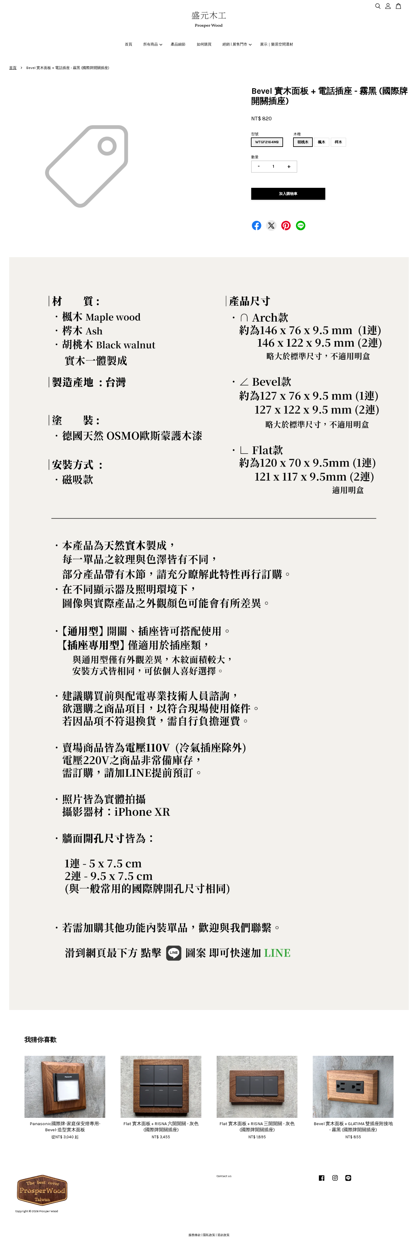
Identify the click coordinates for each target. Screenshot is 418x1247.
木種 (297, 134)
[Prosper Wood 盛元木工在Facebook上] (321, 1181)
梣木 (338, 142)
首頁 (128, 44)
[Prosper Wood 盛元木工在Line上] (348, 1181)
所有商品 (150, 44)
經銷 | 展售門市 (234, 44)
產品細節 (178, 44)
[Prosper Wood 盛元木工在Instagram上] (335, 1181)
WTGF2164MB (267, 142)
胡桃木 (302, 142)
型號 (255, 134)
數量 (255, 157)
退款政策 (223, 1235)
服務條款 (194, 1235)
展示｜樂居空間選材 (276, 44)
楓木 (321, 142)
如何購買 (204, 44)
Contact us (224, 1176)
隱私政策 (209, 1235)
